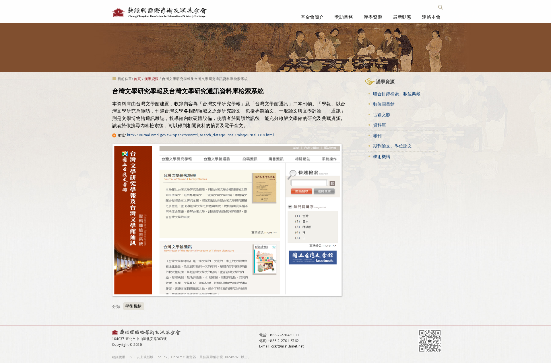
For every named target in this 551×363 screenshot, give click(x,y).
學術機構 (133, 306)
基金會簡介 (312, 17)
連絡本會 (431, 17)
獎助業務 (343, 17)
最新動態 (402, 17)
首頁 (137, 78)
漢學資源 (373, 17)
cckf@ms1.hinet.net (287, 346)
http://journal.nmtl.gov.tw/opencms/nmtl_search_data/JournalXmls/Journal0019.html (200, 135)
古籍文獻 (381, 114)
